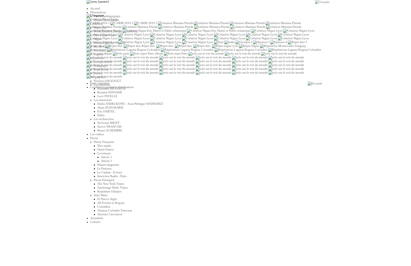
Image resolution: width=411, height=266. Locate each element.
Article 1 (106, 157)
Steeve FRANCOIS (109, 126)
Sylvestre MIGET (108, 123)
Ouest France (105, 149)
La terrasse (104, 153)
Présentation (98, 12)
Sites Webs (101, 195)
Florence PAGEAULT (107, 81)
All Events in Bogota (110, 203)
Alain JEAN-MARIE (110, 107)
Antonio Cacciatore (109, 214)
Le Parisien (104, 168)
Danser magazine (108, 164)
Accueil (95, 8)
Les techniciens (104, 119)
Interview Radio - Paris (112, 176)
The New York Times (110, 184)
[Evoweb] (315, 83)
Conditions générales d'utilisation (112, 87)
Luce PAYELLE (107, 96)
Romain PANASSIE (109, 92)
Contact (95, 222)
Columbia (103, 206)
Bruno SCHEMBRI (109, 130)
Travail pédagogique (107, 16)
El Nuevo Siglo (107, 199)
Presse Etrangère (104, 180)
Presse (94, 138)
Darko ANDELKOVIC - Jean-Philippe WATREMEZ (130, 103)
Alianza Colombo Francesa (114, 210)
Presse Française (104, 142)
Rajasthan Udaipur (109, 191)
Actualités (96, 218)
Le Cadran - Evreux (109, 172)
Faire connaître (99, 83)
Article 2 (106, 161)
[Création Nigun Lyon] (102, 19)
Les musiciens (103, 100)
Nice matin (104, 145)
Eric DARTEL (106, 111)
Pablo (101, 115)
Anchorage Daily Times (112, 187)
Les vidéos (97, 134)
